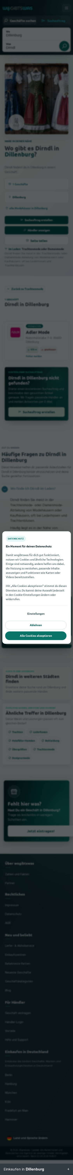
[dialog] (36, 587)
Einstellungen (36, 613)
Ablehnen (36, 625)
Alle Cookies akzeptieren (36, 635)
